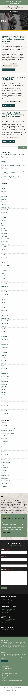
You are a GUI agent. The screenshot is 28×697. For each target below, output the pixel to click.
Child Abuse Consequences (7, 430)
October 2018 (4, 347)
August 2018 (4, 352)
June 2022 (3, 252)
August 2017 (4, 384)
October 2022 (4, 241)
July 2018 (3, 355)
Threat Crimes (4, 483)
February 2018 (4, 368)
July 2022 (3, 249)
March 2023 (4, 231)
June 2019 (3, 328)
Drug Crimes (4, 465)
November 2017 (5, 376)
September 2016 (5, 413)
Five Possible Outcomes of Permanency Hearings (12, 680)
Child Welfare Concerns (7, 671)
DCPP (19, 101)
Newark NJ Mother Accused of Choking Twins (13, 78)
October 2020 (4, 291)
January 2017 (4, 402)
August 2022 (4, 246)
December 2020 (5, 286)
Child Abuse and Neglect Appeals (9, 428)
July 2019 (3, 326)
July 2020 (3, 299)
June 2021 (3, 276)
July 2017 (3, 387)
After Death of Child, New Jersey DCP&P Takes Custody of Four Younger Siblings (13, 114)
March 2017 (4, 397)
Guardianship (5, 675)
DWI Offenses (4, 467)
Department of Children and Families (9, 457)
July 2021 (3, 273)
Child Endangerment (6, 436)
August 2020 (4, 297)
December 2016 (5, 405)
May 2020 (3, 305)
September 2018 (5, 350)
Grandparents (4, 470)
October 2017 (4, 379)
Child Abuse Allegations (7, 668)
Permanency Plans (5, 475)
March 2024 (4, 199)
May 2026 (3, 191)
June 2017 (3, 389)
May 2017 (3, 392)
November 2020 (5, 289)
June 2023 (3, 223)
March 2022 (4, 257)
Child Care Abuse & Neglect (7, 433)
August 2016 (4, 416)
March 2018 (4, 365)
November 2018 (5, 344)
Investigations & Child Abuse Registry (10, 673)
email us (19, 1)
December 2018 (5, 342)
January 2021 (4, 283)
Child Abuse (13, 64)
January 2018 (4, 371)
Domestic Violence (7, 65)
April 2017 (3, 394)
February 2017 (4, 400)
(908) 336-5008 (5, 612)
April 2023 (3, 228)
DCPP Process (4, 454)
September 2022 (5, 244)
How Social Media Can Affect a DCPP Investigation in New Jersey (13, 160)
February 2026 (4, 196)
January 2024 (4, 204)
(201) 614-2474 (5, 633)
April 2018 (3, 363)
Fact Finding (4, 677)
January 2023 (4, 236)
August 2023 (4, 217)
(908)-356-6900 (10, 1)
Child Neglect (13, 137)
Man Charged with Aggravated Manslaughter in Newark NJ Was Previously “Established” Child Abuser (13, 38)
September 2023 (5, 215)
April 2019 (3, 331)
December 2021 (5, 265)
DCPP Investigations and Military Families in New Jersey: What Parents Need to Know (12, 155)
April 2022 (3, 254)
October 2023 (4, 212)
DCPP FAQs (4, 451)
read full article (8, 70)
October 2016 (4, 410)
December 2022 (5, 239)
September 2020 (5, 294)
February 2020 (4, 313)
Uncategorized (4, 486)
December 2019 (5, 318)
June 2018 (3, 358)
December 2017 (5, 373)
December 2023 (5, 207)
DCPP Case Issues (5, 449)
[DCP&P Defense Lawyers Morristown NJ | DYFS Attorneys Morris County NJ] (14, 7)
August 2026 (4, 186)
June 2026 (3, 188)
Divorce (3, 459)
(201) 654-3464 (5, 622)
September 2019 (5, 323)
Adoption (3, 422)
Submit (4, 588)
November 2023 (5, 209)
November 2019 (5, 320)
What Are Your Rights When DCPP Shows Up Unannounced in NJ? (12, 177)
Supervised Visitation (6, 480)
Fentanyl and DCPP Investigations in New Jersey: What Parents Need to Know (12, 171)
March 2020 (4, 310)
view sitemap (4, 661)
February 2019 (4, 336)
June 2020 (3, 302)
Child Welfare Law (5, 443)
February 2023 (4, 233)
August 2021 (4, 270)
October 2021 (4, 268)
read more (13, 530)
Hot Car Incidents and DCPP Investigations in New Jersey (13, 166)
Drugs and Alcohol (6, 670)
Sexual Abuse (4, 478)
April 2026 (3, 194)
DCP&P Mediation (5, 678)
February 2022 (4, 260)
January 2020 (4, 315)
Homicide (15, 65)
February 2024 (4, 202)
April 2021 (3, 278)
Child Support (4, 441)
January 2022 (4, 262)
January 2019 (4, 339)
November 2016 (5, 408)
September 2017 (5, 381)
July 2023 (3, 220)
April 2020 (3, 307)
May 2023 (3, 225)
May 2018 (3, 360)
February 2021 (4, 281)
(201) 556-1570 (5, 602)
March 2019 (4, 334)
